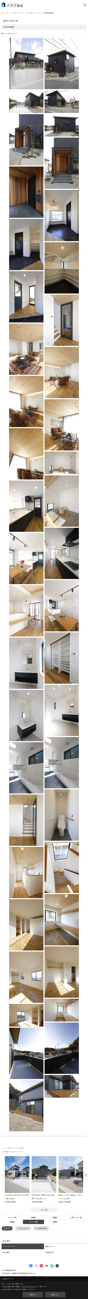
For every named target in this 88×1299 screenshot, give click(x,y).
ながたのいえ (24, 1228)
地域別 (12, 1222)
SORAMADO (42, 1228)
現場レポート (50, 1246)
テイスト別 (12, 1217)
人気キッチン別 (75, 1217)
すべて (8, 1228)
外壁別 (54, 1217)
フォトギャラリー (9, 1246)
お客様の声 (49, 1252)
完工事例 (6, 1252)
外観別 (54, 1222)
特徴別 (33, 1217)
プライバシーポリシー (29, 1287)
